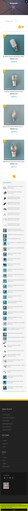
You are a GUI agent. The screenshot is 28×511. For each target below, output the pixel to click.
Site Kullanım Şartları (7, 429)
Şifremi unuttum (6, 466)
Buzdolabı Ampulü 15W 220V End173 (13, 91)
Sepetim (4, 463)
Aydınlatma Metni (6, 414)
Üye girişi (5, 457)
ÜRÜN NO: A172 (14, 164)
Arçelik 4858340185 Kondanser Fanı (14, 333)
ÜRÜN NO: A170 (14, 93)
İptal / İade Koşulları (7, 426)
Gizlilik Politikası (6, 420)
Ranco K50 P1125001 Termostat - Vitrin (15, 341)
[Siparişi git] (13, 7)
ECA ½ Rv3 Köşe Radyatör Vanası (14, 238)
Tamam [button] (14, 509)
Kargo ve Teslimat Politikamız (9, 417)
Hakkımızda (5, 443)
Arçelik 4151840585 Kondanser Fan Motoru (16, 337)
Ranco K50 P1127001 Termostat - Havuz (15, 350)
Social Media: (6, 475)
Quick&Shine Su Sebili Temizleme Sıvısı (15, 234)
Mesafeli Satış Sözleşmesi (8, 423)
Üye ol (4, 460)
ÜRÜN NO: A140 (14, 58)
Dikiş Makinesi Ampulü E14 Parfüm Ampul (13, 161)
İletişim (4, 446)
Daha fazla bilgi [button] (9, 507)
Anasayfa (12, 8)
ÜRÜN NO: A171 (14, 129)
